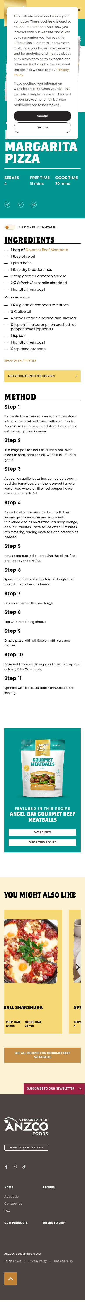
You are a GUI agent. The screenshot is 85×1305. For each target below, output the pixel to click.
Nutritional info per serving (31, 376)
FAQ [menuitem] (7, 1211)
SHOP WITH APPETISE (20, 361)
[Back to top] (10, 1278)
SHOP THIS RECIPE (42, 842)
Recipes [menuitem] (48, 1187)
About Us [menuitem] (11, 1196)
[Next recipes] (77, 967)
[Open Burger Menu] (78, 9)
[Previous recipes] (7, 967)
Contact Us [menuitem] (13, 1203)
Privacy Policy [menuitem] (38, 1261)
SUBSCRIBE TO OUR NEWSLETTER (50, 1088)
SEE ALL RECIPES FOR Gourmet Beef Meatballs (42, 1055)
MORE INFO (42, 832)
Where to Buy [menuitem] (53, 1223)
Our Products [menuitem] (16, 1223)
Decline (42, 127)
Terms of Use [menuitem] (12, 1261)
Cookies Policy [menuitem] (63, 1261)
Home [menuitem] (8, 1187)
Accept (42, 116)
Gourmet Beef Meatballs (47, 250)
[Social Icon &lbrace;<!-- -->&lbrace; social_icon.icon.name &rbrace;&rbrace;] (7, 1167)
